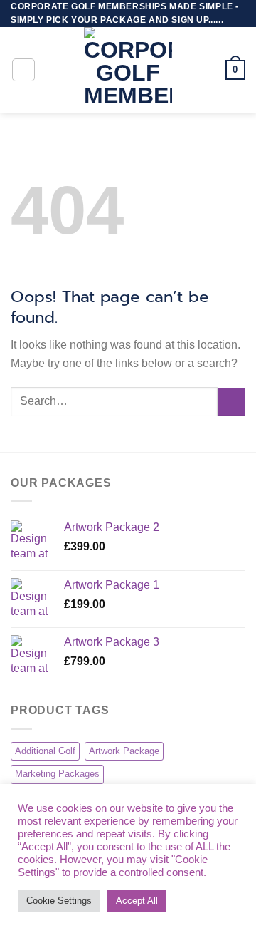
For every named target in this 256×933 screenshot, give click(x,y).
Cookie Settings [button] (59, 900)
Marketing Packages (57, 773)
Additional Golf (45, 751)
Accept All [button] (137, 900)
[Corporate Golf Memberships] (128, 70)
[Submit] (231, 402)
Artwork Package (124, 751)
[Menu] (23, 69)
